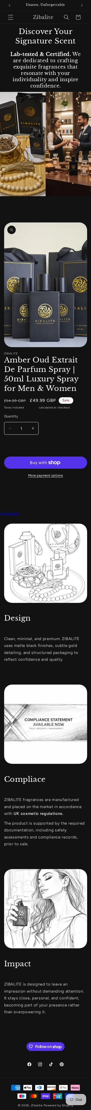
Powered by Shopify (58, 1105)
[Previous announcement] (9, 5)
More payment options (45, 475)
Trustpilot (9, 513)
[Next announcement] (81, 5)
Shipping (31, 407)
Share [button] (14, 494)
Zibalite (37, 1105)
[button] (11, 17)
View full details (66, 494)
